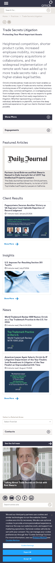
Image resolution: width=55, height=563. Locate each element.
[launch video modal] (27, 470)
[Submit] (48, 10)
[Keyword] (50, 504)
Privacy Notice (40, 537)
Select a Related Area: (13, 417)
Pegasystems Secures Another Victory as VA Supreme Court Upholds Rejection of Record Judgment (25, 208)
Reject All (27, 552)
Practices (15, 16)
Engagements (12, 130)
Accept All (27, 559)
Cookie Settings (27, 546)
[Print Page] (9, 23)
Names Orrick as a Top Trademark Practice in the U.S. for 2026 (26, 320)
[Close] (52, 515)
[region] (27, 537)
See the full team (12, 444)
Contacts (10, 431)
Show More (11, 117)
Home (5, 16)
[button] (4, 23)
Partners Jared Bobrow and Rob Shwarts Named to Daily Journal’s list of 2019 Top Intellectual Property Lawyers (25, 175)
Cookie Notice (12, 540)
